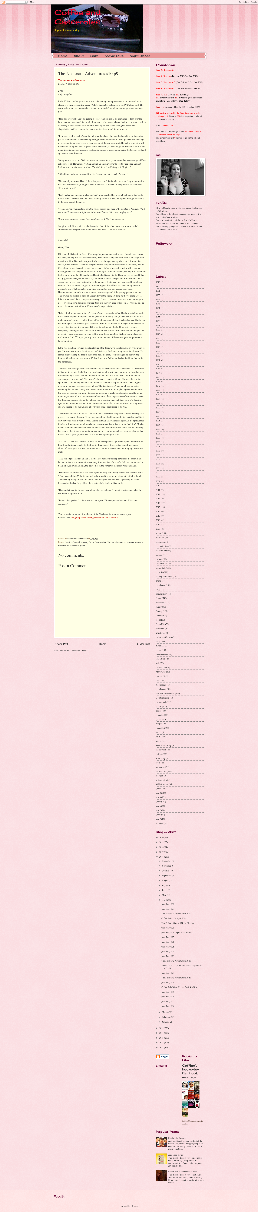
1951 (158, 307)
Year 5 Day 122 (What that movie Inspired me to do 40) (181, 967)
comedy (85, 542)
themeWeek (161, 749)
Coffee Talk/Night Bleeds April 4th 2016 (179, 986)
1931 (158, 290)
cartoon (159, 559)
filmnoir (159, 615)
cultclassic (160, 584)
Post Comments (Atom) (76, 650)
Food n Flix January (177, 1137)
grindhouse (160, 632)
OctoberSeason (162, 697)
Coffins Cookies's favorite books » (192, 1122)
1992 (158, 407)
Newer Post (61, 644)
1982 (158, 364)
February (166, 1016)
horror (158, 649)
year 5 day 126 (167, 941)
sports (158, 740)
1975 (158, 333)
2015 (158, 507)
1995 (158, 420)
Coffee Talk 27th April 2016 (173, 918)
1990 (158, 398)
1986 (158, 381)
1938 (158, 299)
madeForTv (161, 667)
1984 (158, 372)
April (164, 899)
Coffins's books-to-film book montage (190, 1071)
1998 (158, 433)
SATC (158, 732)
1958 (158, 320)
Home (62, 56)
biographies (161, 541)
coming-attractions (164, 576)
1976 (158, 338)
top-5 (158, 762)
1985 (158, 377)
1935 (158, 295)
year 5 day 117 (167, 1001)
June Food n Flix (175, 1154)
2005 (158, 463)
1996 (158, 424)
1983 (158, 368)
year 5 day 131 (167, 908)
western (159, 775)
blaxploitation (162, 546)
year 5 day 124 (167, 951)
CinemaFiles (161, 563)
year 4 (158, 788)
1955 (158, 316)
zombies (159, 823)
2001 (158, 446)
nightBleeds (161, 688)
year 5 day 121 (167, 972)
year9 (158, 818)
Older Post (143, 644)
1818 (158, 282)
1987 (158, 385)
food (158, 619)
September (167, 875)
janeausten (160, 658)
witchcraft (74, 545)
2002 (158, 450)
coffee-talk (75, 542)
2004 (158, 459)
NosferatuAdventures (116, 542)
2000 (158, 442)
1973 (158, 329)
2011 (158, 489)
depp (158, 589)
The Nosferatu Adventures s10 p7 (176, 977)
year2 (158, 792)
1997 (158, 429)
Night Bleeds (140, 56)
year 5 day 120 (167, 982)
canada (159, 554)
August (165, 880)
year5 (82, 545)
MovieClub (161, 671)
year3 (158, 797)
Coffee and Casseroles (77, 17)
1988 (158, 390)
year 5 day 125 (167, 946)
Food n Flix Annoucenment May (182, 1171)
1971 (158, 325)
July (164, 885)
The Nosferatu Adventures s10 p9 (176, 913)
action (158, 533)
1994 (158, 416)
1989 (158, 394)
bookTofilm (161, 550)
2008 (158, 476)
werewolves (63, 545)
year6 (158, 805)
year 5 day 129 (167, 927)
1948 (158, 303)
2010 (158, 485)
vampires (139, 542)
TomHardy (160, 758)
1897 (158, 286)
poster (158, 710)
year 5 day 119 (167, 991)
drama (158, 597)
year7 (158, 810)
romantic (160, 727)
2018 (158, 520)
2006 (158, 468)
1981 (158, 359)
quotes (159, 719)
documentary (161, 593)
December (167, 860)
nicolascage (161, 684)
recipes (159, 723)
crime (158, 580)
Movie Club (114, 56)
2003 (158, 455)
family (159, 606)
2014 (158, 502)
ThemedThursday (163, 745)
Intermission (100, 542)
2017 (158, 515)
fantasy (159, 611)
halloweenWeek (163, 637)
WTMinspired (162, 784)
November (167, 865)
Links (94, 56)
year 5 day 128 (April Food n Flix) (176, 932)
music (158, 680)
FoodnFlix (160, 624)
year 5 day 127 (167, 937)
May (164, 894)
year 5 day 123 (167, 956)
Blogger (134, 1205)
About (79, 56)
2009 (158, 481)
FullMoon (160, 628)
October (166, 870)
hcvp (91, 542)
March (165, 1011)
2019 (158, 524)
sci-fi (158, 736)
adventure (160, 537)
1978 (158, 346)
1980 (158, 355)
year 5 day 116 (167, 1005)
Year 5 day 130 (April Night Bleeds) (177, 922)
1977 (158, 342)
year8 (158, 814)
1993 (158, 411)
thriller (159, 753)
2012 (158, 494)
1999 (158, 437)
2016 (67, 542)
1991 (158, 403)
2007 (158, 472)
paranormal (161, 701)
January (165, 1021)
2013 (158, 498)
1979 (158, 351)
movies (159, 675)
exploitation (161, 602)
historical (160, 645)
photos (159, 706)
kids (157, 662)
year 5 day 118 (167, 996)
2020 (158, 528)
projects (130, 542)
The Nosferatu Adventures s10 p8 (176, 960)
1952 (158, 312)
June (164, 890)
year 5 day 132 (167, 903)
